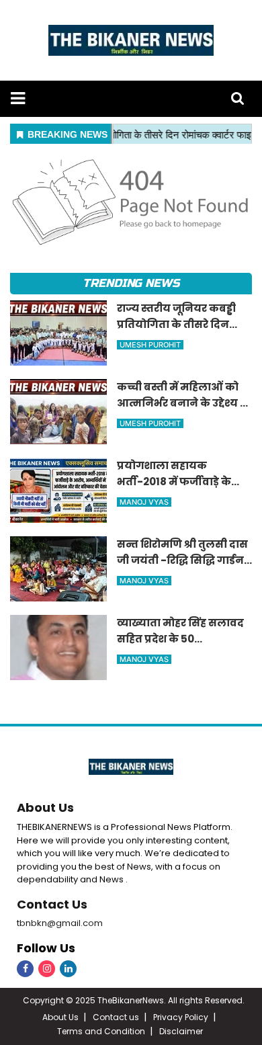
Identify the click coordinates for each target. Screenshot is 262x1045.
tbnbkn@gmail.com (60, 923)
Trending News (131, 283)
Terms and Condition (101, 1031)
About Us (45, 807)
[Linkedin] (68, 968)
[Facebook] (25, 968)
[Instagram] (46, 968)
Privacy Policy (180, 1017)
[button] (18, 98)
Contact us (116, 1017)
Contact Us (52, 904)
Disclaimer (181, 1031)
